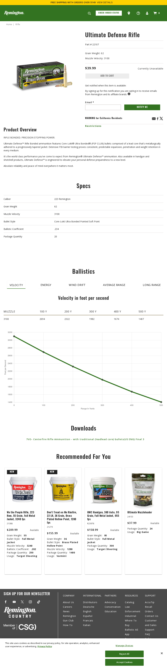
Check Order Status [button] (108, 13)
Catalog (129, 602)
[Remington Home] (14, 13)
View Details (105, 2)
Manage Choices (124, 645)
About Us (68, 602)
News (66, 611)
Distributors (90, 602)
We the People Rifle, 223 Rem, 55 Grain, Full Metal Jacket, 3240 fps (21, 516)
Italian (87, 625)
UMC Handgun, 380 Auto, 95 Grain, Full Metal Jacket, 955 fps (103, 516)
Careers (67, 606)
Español (87, 615)
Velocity (16, 285)
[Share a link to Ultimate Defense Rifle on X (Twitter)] (161, 119)
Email (89, 102)
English (87, 611)
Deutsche (88, 606)
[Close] (161, 653)
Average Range (114, 285)
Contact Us (151, 615)
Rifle (17, 24)
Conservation (113, 606)
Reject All (124, 653)
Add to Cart (107, 76)
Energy (46, 285)
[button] (129, 13)
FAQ (147, 634)
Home (9, 24)
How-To (68, 625)
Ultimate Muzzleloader (139, 512)
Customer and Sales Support (151, 625)
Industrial (130, 615)
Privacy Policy (45, 646)
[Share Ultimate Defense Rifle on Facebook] (157, 119)
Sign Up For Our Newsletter (27, 594)
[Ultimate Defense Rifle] (42, 74)
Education (111, 611)
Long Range (152, 285)
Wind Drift (77, 285)
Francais (88, 620)
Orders (149, 611)
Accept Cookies (124, 662)
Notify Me (142, 107)
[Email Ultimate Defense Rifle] (154, 119)
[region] (83, 653)
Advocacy (110, 602)
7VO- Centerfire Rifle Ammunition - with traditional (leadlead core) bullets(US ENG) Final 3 (85, 439)
